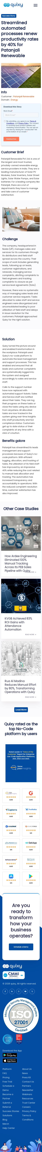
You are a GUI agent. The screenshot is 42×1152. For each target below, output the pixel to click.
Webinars (27, 1094)
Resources (27, 1098)
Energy (14, 99)
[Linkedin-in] (12, 991)
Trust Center (28, 1102)
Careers (26, 1106)
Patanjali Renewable (23, 96)
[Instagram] (18, 991)
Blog (5, 1119)
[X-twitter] (32, 991)
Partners (26, 1085)
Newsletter (27, 1090)
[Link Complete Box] (21, 543)
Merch (6, 1123)
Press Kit (26, 1077)
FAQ (5, 1073)
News (25, 1073)
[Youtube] (25, 991)
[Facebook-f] (5, 991)
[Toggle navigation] (35, 5)
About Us (27, 1069)
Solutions (7, 1115)
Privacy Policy (29, 1111)
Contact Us (28, 1081)
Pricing (6, 1077)
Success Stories (11, 1111)
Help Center (9, 1128)
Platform (7, 1069)
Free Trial (7, 1081)
